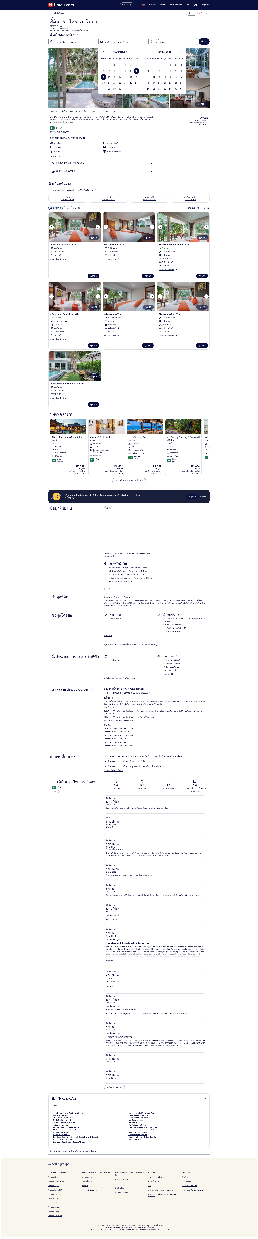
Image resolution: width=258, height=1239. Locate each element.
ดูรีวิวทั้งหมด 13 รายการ (59, 132)
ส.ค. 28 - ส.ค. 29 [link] (67, 199)
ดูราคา (93, 276)
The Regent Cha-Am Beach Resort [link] (68, 1113)
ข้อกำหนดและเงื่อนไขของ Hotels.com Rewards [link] (162, 1195)
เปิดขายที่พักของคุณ (157, 5)
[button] (114, 65)
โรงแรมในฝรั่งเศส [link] (54, 1203)
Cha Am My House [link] (61, 1134)
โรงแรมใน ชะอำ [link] (76, 1151)
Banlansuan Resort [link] (62, 1132)
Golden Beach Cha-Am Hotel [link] (66, 1127)
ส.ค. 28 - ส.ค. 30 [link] (149, 199)
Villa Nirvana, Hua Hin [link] (63, 1139)
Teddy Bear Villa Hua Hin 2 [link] (65, 1122)
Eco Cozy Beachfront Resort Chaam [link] (69, 1142)
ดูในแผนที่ (109, 556)
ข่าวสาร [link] (118, 1184)
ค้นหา (204, 41)
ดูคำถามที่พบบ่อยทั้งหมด (113, 770)
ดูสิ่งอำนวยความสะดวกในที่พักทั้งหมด (119, 678)
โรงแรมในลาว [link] (53, 1194)
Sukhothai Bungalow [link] (137, 1134)
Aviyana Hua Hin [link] (60, 1125)
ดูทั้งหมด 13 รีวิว (114, 1087)
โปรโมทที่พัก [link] (119, 1188)
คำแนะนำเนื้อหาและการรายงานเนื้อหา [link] (161, 1190)
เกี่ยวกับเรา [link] (185, 1177)
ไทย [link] (59, 1151)
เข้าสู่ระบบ (205, 5)
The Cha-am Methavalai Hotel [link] (142, 1130)
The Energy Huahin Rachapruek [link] (142, 1127)
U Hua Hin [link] (132, 1122)
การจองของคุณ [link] (87, 1177)
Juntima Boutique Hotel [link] (64, 1118)
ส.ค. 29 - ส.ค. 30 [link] (108, 199)
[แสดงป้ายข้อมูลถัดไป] (208, 447)
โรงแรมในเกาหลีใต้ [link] (55, 1190)
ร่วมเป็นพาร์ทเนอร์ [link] (121, 1180)
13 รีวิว (54, 791)
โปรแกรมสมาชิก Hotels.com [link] (192, 1190)
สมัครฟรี (203, 496)
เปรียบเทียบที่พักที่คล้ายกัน (131, 480)
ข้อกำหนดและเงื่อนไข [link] (156, 1177)
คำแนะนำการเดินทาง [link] (189, 1186)
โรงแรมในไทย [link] (53, 1177)
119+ (203, 104)
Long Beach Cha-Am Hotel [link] (140, 1118)
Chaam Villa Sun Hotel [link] (138, 1115)
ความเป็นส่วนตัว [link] (154, 1181)
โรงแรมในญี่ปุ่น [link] (53, 1186)
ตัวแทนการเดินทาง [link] (121, 1192)
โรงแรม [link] (52, 1151)
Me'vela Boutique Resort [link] (64, 1130)
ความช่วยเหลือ (176, 5)
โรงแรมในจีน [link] (53, 1199)
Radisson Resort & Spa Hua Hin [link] (142, 1137)
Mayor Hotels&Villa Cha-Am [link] (141, 1113)
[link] (202, 13)
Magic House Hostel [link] (137, 1132)
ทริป (188, 5)
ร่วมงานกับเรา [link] (187, 1181)
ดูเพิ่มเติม (107, 589)
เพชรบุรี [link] (65, 1151)
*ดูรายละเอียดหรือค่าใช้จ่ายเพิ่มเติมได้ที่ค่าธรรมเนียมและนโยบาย (129, 645)
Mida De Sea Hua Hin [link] (62, 1120)
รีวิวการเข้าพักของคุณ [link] (89, 1190)
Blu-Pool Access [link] (135, 1120)
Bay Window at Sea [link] (137, 1125)
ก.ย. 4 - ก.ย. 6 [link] (190, 199)
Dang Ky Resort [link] (135, 1139)
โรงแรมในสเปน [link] (53, 1207)
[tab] (55, 1105)
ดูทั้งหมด (53, 156)
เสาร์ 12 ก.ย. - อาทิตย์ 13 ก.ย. (117, 42)
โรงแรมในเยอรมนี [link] (54, 1211)
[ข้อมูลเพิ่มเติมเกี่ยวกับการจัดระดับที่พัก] (60, 25)
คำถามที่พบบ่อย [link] (87, 1181)
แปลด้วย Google (113, 915)
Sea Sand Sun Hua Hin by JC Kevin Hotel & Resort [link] (75, 1137)
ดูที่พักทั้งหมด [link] (59, 13)
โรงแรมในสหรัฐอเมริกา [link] (56, 1181)
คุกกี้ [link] (149, 1186)
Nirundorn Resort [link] (61, 1115)
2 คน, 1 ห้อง (159, 42)
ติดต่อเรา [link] (85, 1186)
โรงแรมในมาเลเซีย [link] (55, 1216)
